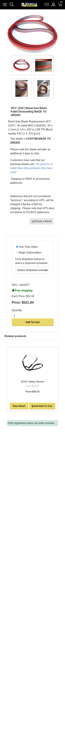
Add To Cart (33, 322)
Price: (16, 302)
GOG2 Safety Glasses (32, 381)
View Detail (19, 406)
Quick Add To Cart (42, 406)
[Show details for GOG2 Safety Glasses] (32, 362)
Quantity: (17, 310)
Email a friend (43, 221)
